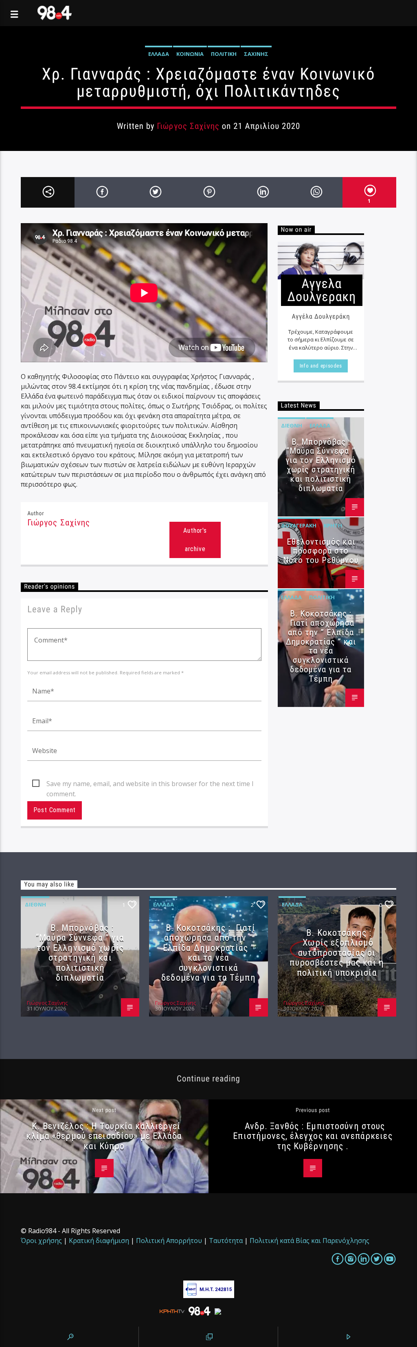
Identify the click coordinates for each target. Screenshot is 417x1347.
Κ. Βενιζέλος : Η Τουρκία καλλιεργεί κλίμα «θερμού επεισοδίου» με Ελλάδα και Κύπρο (104, 1136)
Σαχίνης (256, 54)
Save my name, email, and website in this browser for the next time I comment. (150, 784)
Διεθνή (291, 425)
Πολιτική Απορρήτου (169, 1240)
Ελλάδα (158, 54)
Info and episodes (321, 366)
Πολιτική (224, 54)
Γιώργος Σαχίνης (188, 126)
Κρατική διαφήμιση (99, 1240)
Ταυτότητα (226, 1240)
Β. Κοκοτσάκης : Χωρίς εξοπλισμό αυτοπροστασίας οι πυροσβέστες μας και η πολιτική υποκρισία (337, 952)
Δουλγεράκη (298, 525)
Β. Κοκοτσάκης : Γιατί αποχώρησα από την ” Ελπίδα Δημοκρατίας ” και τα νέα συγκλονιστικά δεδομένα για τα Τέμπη (321, 646)
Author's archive (194, 540)
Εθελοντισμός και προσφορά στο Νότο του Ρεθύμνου (321, 551)
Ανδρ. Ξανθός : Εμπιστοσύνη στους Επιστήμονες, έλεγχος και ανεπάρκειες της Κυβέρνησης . (312, 1136)
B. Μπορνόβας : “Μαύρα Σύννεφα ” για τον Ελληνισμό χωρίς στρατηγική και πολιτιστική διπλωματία (320, 465)
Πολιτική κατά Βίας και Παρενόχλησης (309, 1240)
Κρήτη (333, 525)
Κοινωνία (190, 54)
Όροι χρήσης (41, 1240)
